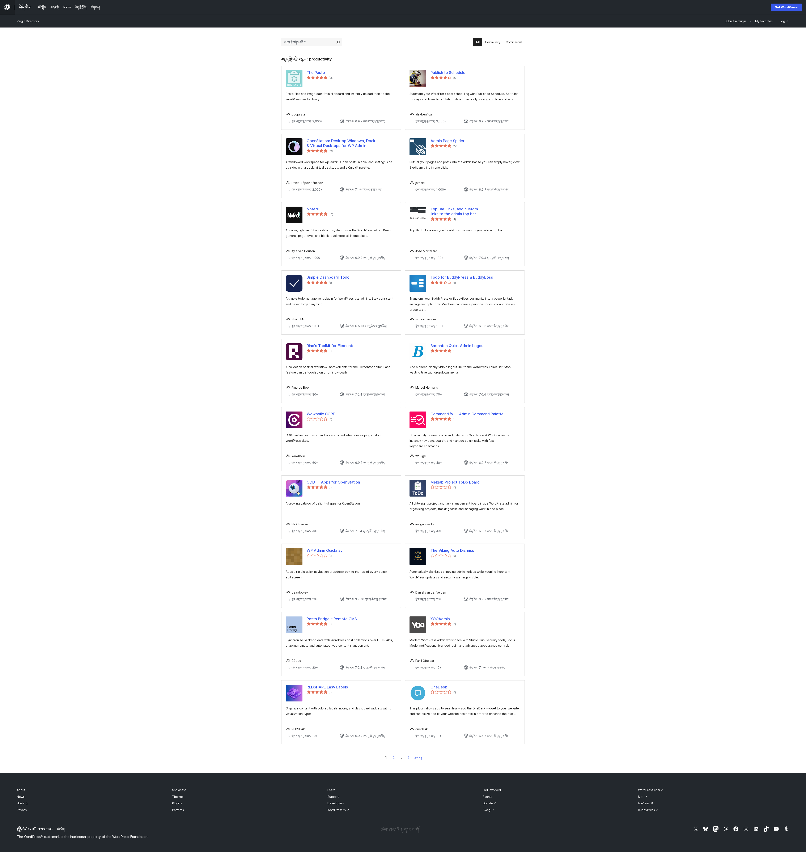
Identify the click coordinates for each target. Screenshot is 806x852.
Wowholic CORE (321, 414)
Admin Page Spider (447, 141)
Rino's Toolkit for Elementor (331, 345)
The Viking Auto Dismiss (452, 550)
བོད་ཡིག (61, 829)
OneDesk (438, 687)
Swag (488, 810)
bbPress (645, 803)
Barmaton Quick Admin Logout (457, 345)
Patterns (178, 810)
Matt (643, 796)
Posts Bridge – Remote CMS (332, 619)
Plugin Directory (28, 21)
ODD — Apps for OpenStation (333, 482)
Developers (335, 803)
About (21, 790)
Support (333, 796)
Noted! (313, 209)
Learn (331, 790)
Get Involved (492, 790)
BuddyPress (648, 810)
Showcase (179, 790)
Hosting (22, 803)
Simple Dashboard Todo (328, 277)
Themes (177, 796)
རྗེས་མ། (418, 757)
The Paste (316, 72)
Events (487, 796)
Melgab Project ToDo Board (455, 482)
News (21, 796)
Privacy (22, 810)
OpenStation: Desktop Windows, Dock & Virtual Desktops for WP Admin (341, 143)
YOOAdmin (440, 619)
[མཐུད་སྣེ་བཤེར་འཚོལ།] (338, 42)
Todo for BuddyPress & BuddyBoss (461, 277)
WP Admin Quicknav (325, 550)
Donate (490, 803)
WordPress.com (650, 790)
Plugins (177, 803)
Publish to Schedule (447, 72)
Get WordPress (786, 7)
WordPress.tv (338, 810)
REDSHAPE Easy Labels (327, 687)
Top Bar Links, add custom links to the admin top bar (454, 211)
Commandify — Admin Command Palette (467, 414)
